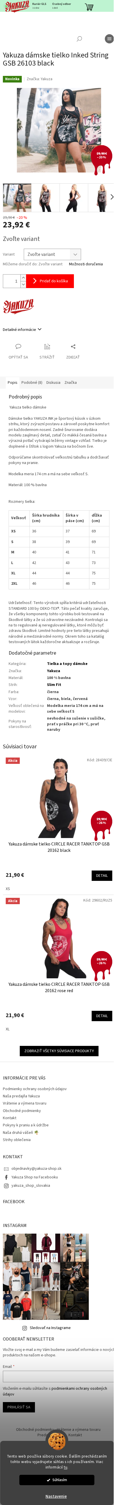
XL (7, 1029)
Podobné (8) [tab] (31, 383)
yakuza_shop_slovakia (30, 1185)
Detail (102, 876)
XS (8, 889)
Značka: (39, 79)
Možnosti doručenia (86, 264)
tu (65, 1467)
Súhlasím (59, 1480)
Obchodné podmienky (22, 1111)
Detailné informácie (19, 330)
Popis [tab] (12, 383)
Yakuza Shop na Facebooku (34, 1177)
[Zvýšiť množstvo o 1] (23, 278)
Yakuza (53, 671)
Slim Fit (54, 685)
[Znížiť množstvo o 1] (23, 284)
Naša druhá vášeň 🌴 (21, 1133)
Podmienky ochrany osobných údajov (35, 1089)
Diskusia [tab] (53, 383)
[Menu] (109, 39)
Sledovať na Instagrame (50, 1328)
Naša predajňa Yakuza (21, 1096)
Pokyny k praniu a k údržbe (26, 1125)
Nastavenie (56, 1497)
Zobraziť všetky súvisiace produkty (59, 1051)
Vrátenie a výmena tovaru (24, 1103)
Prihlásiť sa (18, 1407)
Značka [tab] (70, 383)
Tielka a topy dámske (67, 664)
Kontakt (9, 1118)
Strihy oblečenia (17, 1140)
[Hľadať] (79, 39)
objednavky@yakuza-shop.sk (36, 1169)
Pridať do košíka (54, 281)
